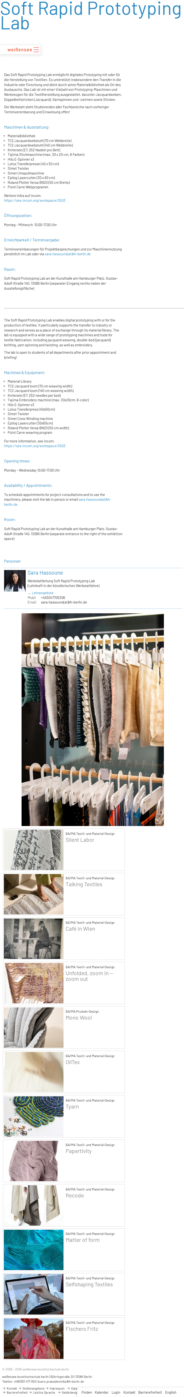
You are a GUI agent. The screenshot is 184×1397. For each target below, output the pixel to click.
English (170, 1392)
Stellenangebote (33, 1388)
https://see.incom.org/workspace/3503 (34, 200)
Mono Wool (79, 1017)
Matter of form (83, 1240)
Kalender (102, 1392)
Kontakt (129, 1392)
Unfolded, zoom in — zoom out (90, 976)
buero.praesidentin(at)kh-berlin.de (61, 1381)
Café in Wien (80, 928)
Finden (86, 1392)
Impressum (56, 1388)
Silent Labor (80, 840)
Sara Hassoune (45, 572)
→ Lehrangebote (40, 593)
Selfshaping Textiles (89, 1284)
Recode (75, 1195)
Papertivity (79, 1151)
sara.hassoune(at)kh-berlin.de (68, 254)
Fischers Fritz (82, 1329)
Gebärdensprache (73, 1392)
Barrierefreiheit (150, 1392)
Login (116, 1392)
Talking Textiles (84, 884)
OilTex (73, 1062)
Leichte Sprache (43, 1392)
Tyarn (72, 1106)
